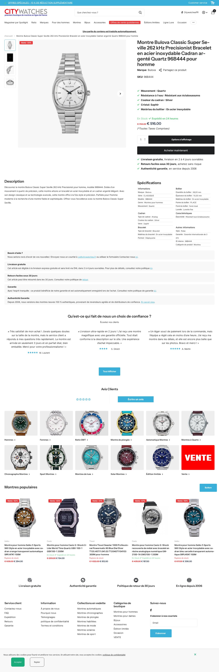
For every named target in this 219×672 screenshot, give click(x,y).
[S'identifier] (205, 12)
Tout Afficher (109, 371)
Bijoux (87, 22)
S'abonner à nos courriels (163, 616)
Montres (77, 22)
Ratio (33, 22)
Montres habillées (86, 621)
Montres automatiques (89, 608)
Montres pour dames (125, 616)
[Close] (204, 654)
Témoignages (48, 617)
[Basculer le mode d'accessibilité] (213, 3)
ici (137, 257)
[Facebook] (151, 610)
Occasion (182, 22)
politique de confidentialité (55, 621)
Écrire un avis (136, 399)
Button (208, 487)
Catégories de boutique (122, 605)
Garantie (8, 625)
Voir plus (193, 22)
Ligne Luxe (168, 22)
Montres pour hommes (126, 611)
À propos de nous (50, 608)
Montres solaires (86, 630)
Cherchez (140, 12)
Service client (12, 603)
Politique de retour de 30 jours (136, 586)
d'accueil (8, 36)
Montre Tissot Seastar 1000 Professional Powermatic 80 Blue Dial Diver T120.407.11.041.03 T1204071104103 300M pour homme (109, 550)
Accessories (99, 22)
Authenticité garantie (83, 586)
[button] (120, 94)
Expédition (10, 617)
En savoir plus (147, 302)
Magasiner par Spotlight (16, 22)
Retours (8, 621)
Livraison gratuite (30, 586)
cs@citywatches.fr (87, 257)
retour (85, 279)
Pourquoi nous (48, 613)
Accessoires (120, 624)
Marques (44, 22)
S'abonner (160, 633)
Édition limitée (121, 628)
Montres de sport (86, 634)
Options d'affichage (181, 139)
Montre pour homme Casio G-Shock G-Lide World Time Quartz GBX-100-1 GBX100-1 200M (67, 548)
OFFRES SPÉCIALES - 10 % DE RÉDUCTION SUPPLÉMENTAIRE (40, 2)
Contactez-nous (12, 608)
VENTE (117, 637)
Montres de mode (86, 625)
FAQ (6, 613)
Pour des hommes (60, 22)
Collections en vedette (91, 603)
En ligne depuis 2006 (189, 586)
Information (48, 603)
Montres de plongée (88, 617)
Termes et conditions (52, 625)
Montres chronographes (90, 613)
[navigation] (10, 45)
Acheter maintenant (176, 150)
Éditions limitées (152, 22)
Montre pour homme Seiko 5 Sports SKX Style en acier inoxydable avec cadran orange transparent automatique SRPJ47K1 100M (23, 550)
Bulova (152, 70)
